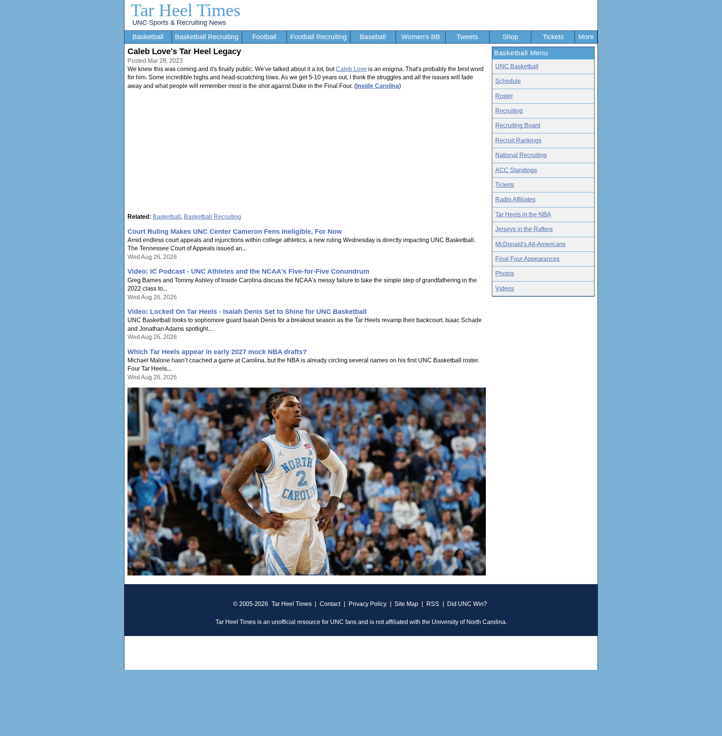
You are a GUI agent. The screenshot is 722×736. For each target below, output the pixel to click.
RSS (432, 604)
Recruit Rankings (518, 140)
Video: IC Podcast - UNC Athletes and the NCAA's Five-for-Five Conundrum (248, 271)
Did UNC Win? (467, 604)
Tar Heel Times (185, 10)
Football (264, 37)
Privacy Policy (368, 604)
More (586, 37)
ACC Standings (516, 170)
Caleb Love (351, 69)
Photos (504, 273)
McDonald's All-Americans (530, 244)
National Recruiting (521, 155)
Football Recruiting (318, 37)
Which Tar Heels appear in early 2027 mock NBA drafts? (217, 352)
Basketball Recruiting (206, 37)
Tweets (467, 37)
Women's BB (420, 37)
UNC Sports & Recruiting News (179, 22)
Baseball (373, 37)
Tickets (553, 37)
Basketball (148, 37)
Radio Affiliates (515, 199)
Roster (504, 96)
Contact (330, 604)
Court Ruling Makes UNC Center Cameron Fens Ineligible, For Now (234, 231)
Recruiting (509, 111)
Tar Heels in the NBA (523, 214)
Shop (510, 37)
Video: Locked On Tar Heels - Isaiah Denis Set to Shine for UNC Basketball (247, 311)
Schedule (508, 81)
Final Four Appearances (527, 259)
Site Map (406, 604)
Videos (504, 288)
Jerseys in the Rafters (524, 229)
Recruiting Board (517, 125)
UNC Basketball (516, 66)
